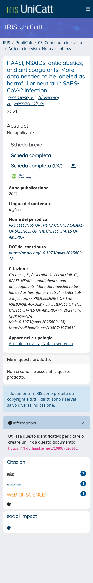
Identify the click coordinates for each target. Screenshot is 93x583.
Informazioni (24, 422)
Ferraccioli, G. (29, 103)
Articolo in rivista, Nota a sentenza (40, 48)
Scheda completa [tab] (31, 155)
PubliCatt (24, 42)
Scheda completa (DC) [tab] (36, 165)
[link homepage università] (30, 9)
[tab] (73, 165)
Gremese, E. (21, 97)
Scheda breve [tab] (26, 144)
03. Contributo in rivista (60, 42)
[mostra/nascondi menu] (88, 8)
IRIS (6, 42)
